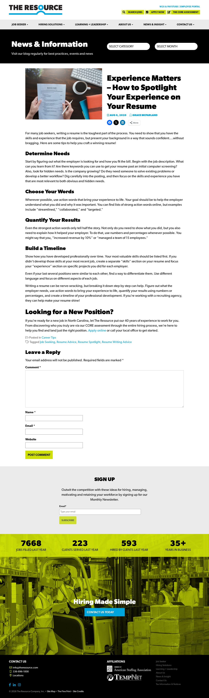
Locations (18, 675)
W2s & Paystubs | (170, 6)
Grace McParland (145, 115)
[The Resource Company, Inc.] (35, 10)
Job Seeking (47, 342)
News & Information (49, 44)
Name (30, 412)
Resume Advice (66, 342)
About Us (125, 24)
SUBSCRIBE (67, 520)
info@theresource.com (25, 667)
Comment (33, 367)
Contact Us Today (100, 612)
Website (30, 439)
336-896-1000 (20, 671)
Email (30, 425)
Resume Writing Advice (117, 342)
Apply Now (157, 12)
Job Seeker (19, 24)
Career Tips (49, 337)
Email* (62, 506)
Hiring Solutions (51, 24)
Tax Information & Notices (168, 684)
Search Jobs (135, 12)
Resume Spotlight (89, 342)
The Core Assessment (185, 12)
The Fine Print (64, 691)
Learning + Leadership (90, 24)
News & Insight (154, 24)
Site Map (51, 691)
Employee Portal (190, 6)
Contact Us (185, 24)
